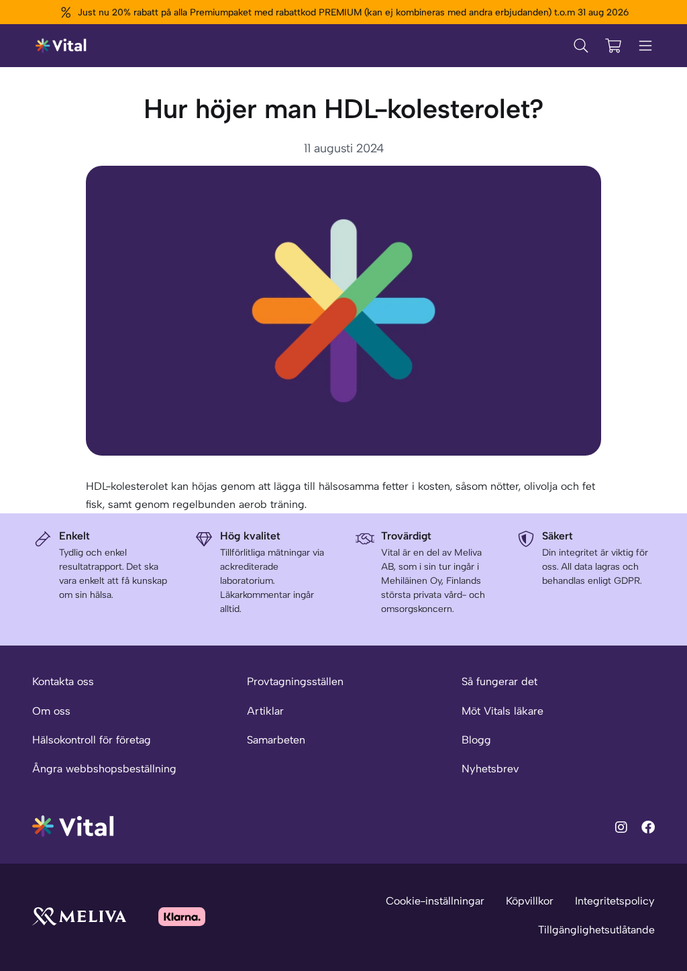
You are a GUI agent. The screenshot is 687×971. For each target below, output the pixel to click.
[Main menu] (645, 45)
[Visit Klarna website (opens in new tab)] (181, 916)
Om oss (51, 711)
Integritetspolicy (615, 901)
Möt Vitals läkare (502, 711)
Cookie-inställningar (435, 901)
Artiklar (265, 711)
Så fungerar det (499, 681)
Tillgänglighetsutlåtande (596, 929)
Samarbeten (276, 739)
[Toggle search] (581, 45)
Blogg (476, 739)
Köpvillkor (529, 901)
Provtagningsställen (295, 681)
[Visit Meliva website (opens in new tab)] (79, 916)
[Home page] (61, 45)
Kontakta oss (63, 681)
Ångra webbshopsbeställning (104, 768)
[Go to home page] (73, 825)
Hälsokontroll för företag (91, 739)
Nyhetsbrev (490, 768)
